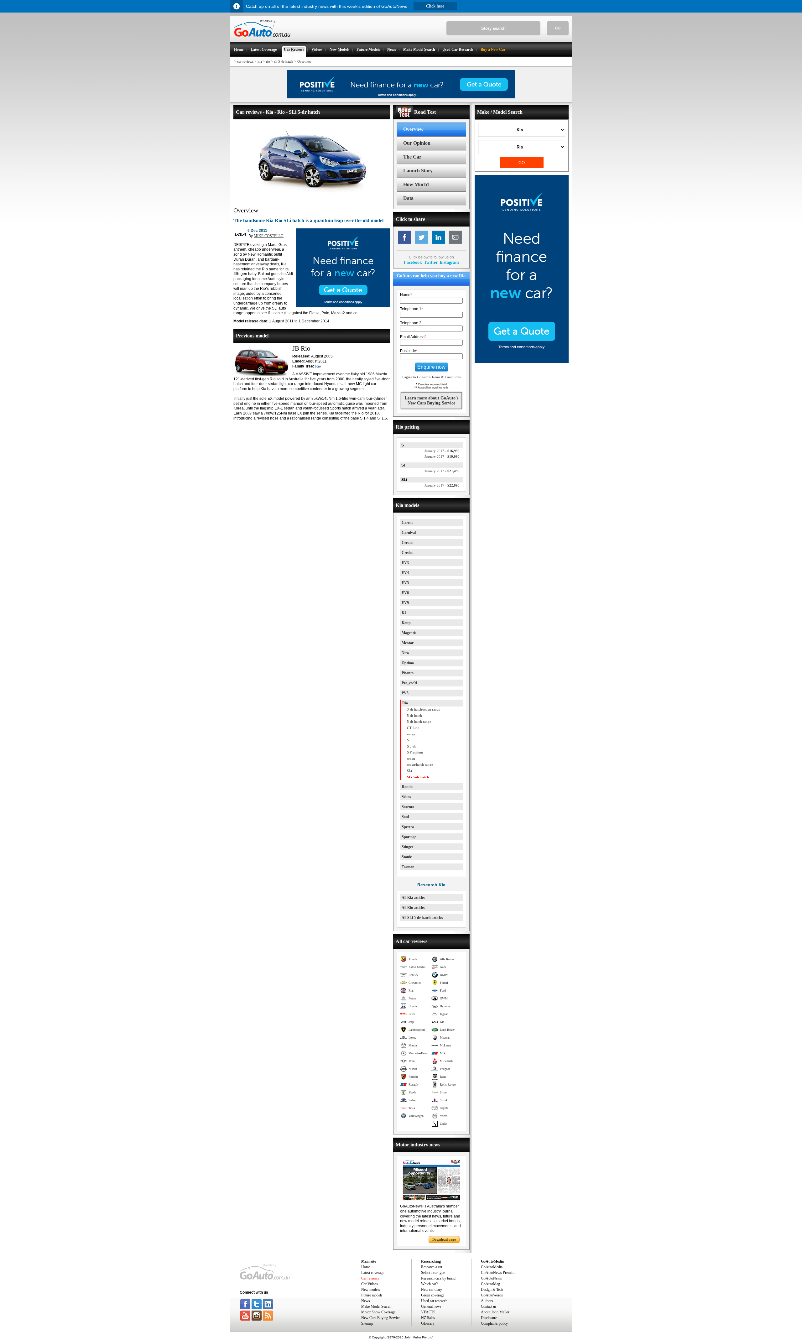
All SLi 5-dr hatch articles (422, 917)
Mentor (408, 643)
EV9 (405, 603)
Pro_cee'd (409, 683)
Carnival (409, 532)
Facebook (413, 262)
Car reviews (370, 1278)
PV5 (405, 693)
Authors (487, 1301)
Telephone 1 (411, 309)
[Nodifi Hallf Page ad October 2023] (522, 361)
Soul (405, 817)
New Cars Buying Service (380, 1318)
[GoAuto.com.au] (260, 39)
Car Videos (369, 1284)
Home (365, 1267)
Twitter (431, 262)
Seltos (406, 797)
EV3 (405, 563)
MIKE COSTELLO (269, 236)
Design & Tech (492, 1289)
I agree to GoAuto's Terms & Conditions (431, 377)
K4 (404, 613)
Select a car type (433, 1272)
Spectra (408, 827)
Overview (304, 61)
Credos (407, 552)
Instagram (449, 262)
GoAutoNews (491, 1278)
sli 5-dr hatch (283, 61)
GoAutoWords (492, 1295)
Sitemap (367, 1323)
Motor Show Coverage (378, 1312)
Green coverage (432, 1295)
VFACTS (428, 1312)
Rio (318, 366)
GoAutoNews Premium (498, 1272)
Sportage (409, 837)
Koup (406, 623)
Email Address (413, 337)
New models (370, 1289)
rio (268, 61)
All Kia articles (413, 897)
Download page (444, 1239)
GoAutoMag (490, 1284)
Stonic (407, 857)
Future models (372, 1295)
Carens (407, 522)
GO (557, 28)
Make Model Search (376, 1306)
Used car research (434, 1301)
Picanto (408, 673)
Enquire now (431, 367)
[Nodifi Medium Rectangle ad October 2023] (343, 305)
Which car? (429, 1284)
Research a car (431, 1267)
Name (406, 295)
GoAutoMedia (492, 1267)
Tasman (408, 867)
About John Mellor (495, 1312)
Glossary (428, 1323)
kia (260, 61)
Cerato (407, 542)
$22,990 (442, 485)
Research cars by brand (438, 1278)
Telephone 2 (410, 323)
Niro (405, 653)
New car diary (431, 1289)
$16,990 (442, 451)
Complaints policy (494, 1323)
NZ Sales (428, 1318)
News (365, 1301)
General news (431, 1306)
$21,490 (442, 471)
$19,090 (442, 456)
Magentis (409, 633)
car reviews (245, 61)
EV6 (405, 593)
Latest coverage (372, 1272)
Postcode (409, 351)
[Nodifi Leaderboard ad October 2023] (401, 97)
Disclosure (489, 1318)
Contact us (489, 1306)
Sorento (408, 807)
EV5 (405, 583)
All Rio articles (413, 907)
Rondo (407, 787)
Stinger (407, 847)
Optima (408, 663)
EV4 (405, 573)
